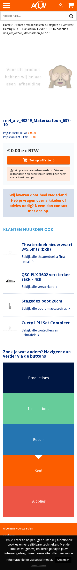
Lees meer (38, 565)
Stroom (18, 25)
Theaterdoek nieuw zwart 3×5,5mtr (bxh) (47, 247)
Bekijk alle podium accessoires (45, 308)
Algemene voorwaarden (18, 528)
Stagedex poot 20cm (42, 301)
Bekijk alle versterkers (38, 287)
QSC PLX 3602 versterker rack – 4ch (46, 277)
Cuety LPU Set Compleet (46, 322)
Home (6, 25)
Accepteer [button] (63, 559)
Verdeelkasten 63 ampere (42, 25)
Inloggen (61, 5)
